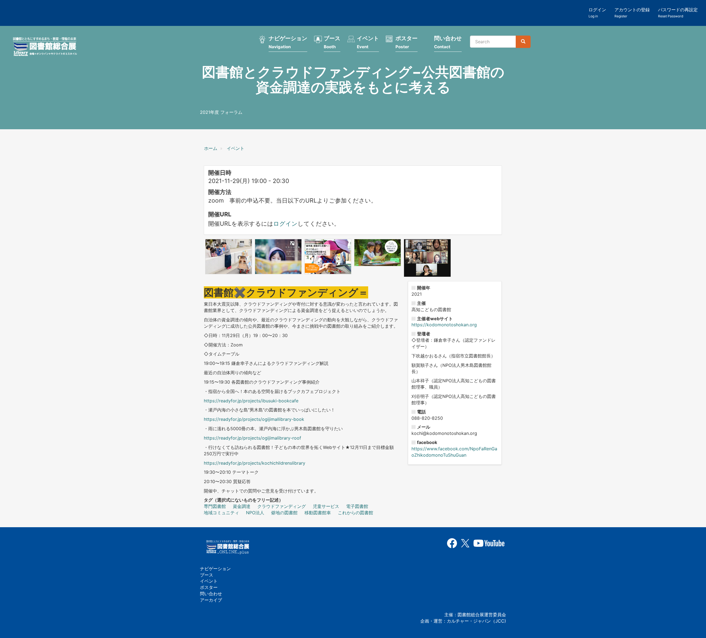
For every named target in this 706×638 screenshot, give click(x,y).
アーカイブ (211, 600)
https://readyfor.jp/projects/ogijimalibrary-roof (252, 438)
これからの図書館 (355, 512)
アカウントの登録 (632, 12)
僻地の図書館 (284, 512)
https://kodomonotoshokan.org (444, 324)
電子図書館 (357, 506)
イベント (368, 42)
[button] (228, 256)
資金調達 (241, 506)
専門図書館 (215, 506)
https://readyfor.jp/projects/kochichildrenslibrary (254, 463)
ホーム (210, 148)
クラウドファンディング (281, 506)
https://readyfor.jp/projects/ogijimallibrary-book (254, 419)
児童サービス (326, 506)
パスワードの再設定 (678, 12)
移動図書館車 (317, 512)
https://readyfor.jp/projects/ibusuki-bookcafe (251, 400)
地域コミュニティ (221, 512)
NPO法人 (255, 512)
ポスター (406, 42)
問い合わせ (448, 42)
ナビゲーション (288, 42)
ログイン (597, 12)
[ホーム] (46, 47)
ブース (332, 42)
